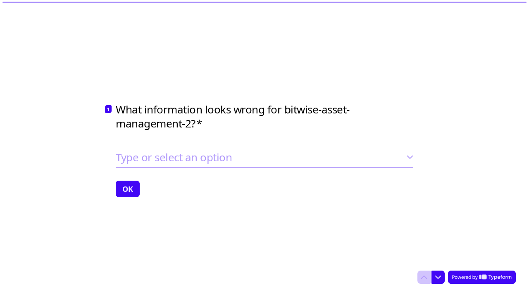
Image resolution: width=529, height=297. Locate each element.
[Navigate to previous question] (424, 277)
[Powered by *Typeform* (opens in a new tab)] (482, 277)
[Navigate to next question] (438, 277)
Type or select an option (174, 157)
